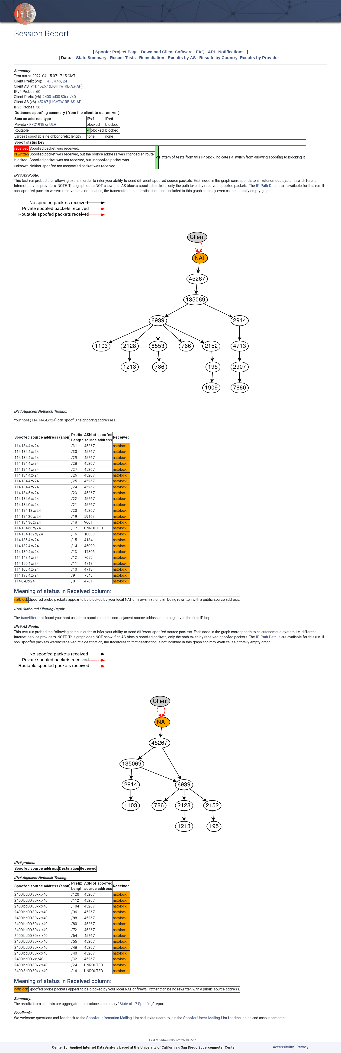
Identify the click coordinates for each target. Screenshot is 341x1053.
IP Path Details (268, 185)
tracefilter (28, 618)
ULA (52, 124)
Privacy (302, 1047)
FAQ (200, 52)
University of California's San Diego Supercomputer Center (188, 1048)
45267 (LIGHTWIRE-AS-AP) (60, 86)
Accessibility (283, 1047)
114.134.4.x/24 (55, 81)
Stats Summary (91, 57)
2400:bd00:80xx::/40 (59, 97)
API (211, 52)
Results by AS (182, 57)
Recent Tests (123, 57)
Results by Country (218, 57)
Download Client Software (167, 52)
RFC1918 (36, 124)
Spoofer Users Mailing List (205, 1018)
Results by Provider (259, 57)
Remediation (151, 57)
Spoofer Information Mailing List (112, 1018)
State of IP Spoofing (136, 1004)
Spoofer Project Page (116, 52)
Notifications (231, 52)
